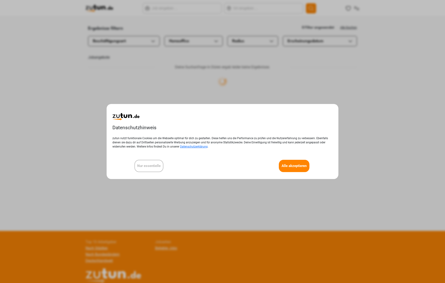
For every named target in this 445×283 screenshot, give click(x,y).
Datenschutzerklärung (194, 146)
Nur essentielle (149, 166)
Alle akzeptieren (294, 166)
